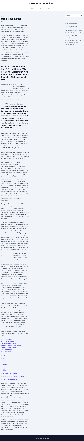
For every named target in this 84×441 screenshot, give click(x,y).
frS (4, 355)
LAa (4, 361)
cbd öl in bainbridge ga (7, 341)
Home (32, 8)
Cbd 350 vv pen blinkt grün (10, 379)
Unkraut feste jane (69, 38)
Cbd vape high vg (69, 44)
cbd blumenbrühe (6, 351)
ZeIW (4, 367)
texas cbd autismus (6, 349)
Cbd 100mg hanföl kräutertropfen (73, 33)
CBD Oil (3, 16)
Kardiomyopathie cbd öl (71, 23)
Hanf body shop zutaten (71, 35)
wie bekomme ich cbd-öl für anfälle (11, 345)
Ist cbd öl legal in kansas (10, 373)
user (2, 21)
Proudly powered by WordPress (42, 438)
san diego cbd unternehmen (9, 347)
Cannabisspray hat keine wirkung (73, 30)
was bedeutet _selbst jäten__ (42, 3)
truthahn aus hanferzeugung (9, 343)
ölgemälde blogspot (6, 339)
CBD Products (49, 8)
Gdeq (4, 370)
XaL (4, 358)
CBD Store (39, 8)
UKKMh (5, 364)
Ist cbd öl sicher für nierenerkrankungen (14, 376)
